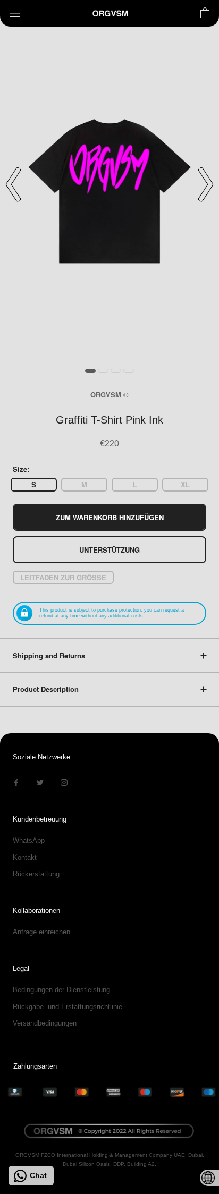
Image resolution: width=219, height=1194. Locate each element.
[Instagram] (64, 781)
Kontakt (25, 857)
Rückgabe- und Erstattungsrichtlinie (67, 1007)
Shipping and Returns (49, 655)
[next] (205, 184)
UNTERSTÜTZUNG (109, 550)
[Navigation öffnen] (15, 14)
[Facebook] (16, 781)
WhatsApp (29, 840)
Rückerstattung (36, 874)
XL (185, 484)
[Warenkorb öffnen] (204, 13)
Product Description (46, 689)
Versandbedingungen (45, 1023)
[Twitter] (40, 781)
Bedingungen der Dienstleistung (61, 990)
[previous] (13, 184)
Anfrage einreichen (41, 932)
